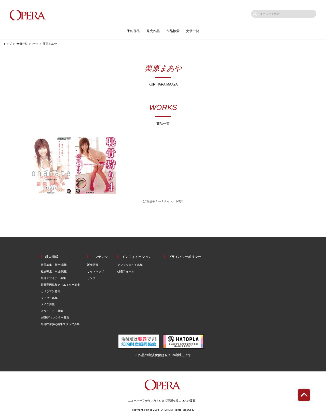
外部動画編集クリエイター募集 (60, 284)
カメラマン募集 (50, 291)
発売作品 (153, 31)
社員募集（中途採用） (55, 271)
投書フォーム (125, 271)
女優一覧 (192, 31)
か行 (35, 43)
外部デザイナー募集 (53, 278)
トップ (7, 43)
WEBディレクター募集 (55, 317)
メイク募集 (48, 304)
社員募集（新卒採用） (55, 264)
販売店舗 (92, 264)
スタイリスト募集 (52, 310)
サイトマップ (95, 271)
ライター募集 (49, 297)
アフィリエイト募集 (130, 264)
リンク (91, 278)
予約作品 (133, 31)
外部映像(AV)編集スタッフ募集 (60, 324)
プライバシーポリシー (184, 257)
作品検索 (173, 31)
